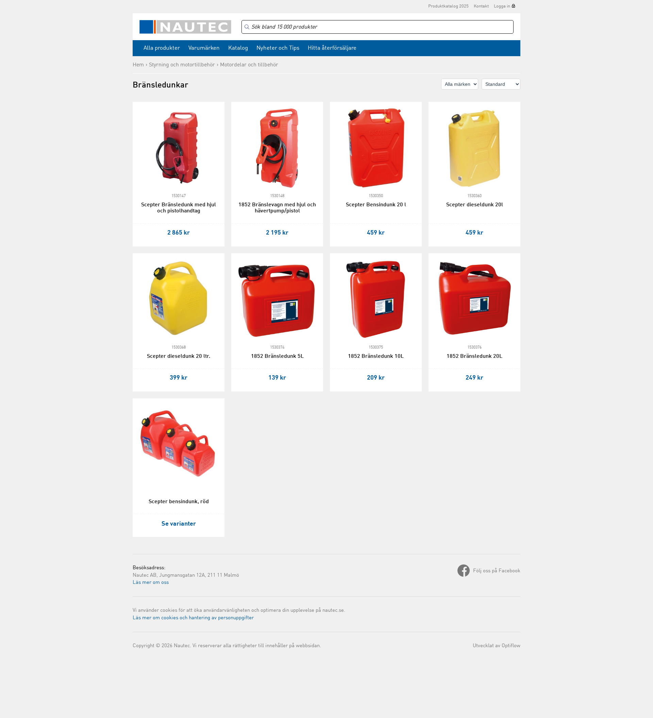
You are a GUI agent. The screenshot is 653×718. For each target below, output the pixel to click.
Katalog (238, 48)
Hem (138, 65)
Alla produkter (162, 48)
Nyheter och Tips (277, 48)
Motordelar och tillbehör (249, 65)
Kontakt (481, 6)
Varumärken (204, 48)
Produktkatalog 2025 (448, 6)
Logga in (502, 6)
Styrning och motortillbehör (182, 65)
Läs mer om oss (151, 582)
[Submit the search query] (247, 26)
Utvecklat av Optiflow (496, 646)
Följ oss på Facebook (496, 571)
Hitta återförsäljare (332, 48)
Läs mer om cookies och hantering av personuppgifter (193, 618)
